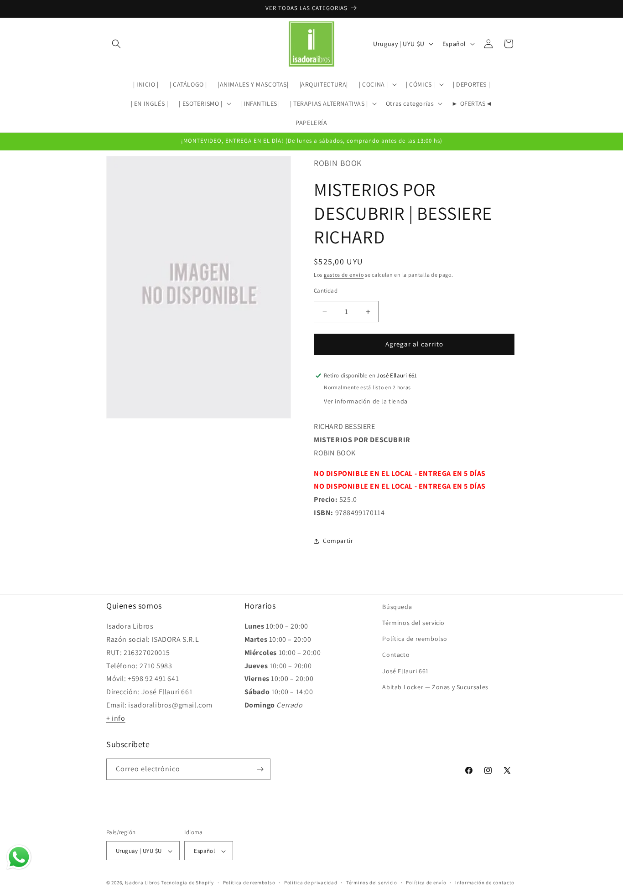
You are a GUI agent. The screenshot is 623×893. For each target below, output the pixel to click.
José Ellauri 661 (405, 671)
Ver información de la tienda (366, 401)
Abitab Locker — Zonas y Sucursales (435, 687)
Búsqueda (397, 607)
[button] (116, 44)
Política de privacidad (310, 882)
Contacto (396, 655)
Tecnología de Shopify (187, 883)
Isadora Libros (142, 883)
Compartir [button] (338, 541)
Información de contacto (484, 882)
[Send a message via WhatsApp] (19, 857)
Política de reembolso (414, 639)
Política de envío (426, 882)
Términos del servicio (413, 623)
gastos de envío (344, 274)
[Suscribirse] (260, 769)
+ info (115, 718)
